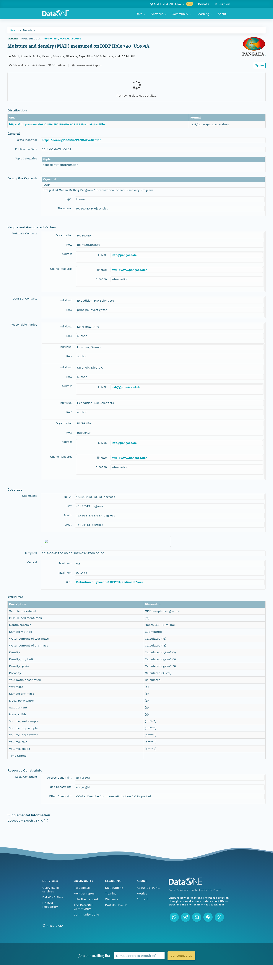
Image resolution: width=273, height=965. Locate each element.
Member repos (84, 893)
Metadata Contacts (24, 233)
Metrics (142, 893)
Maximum (65, 572)
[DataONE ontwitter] (174, 917)
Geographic (29, 495)
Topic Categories (26, 158)
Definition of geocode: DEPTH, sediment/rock (110, 582)
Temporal (31, 553)
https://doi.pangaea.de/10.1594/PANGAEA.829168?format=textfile (57, 124)
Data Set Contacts (25, 298)
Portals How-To (116, 905)
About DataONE (148, 887)
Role (69, 244)
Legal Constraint (26, 776)
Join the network (86, 899)
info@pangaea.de (124, 255)
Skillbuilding (114, 887)
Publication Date (26, 149)
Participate (82, 887)
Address (66, 254)
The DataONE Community (83, 906)
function (101, 279)
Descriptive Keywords (22, 178)
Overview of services (50, 889)
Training (110, 893)
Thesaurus (65, 208)
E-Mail (102, 255)
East (69, 506)
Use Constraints (61, 787)
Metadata (29, 30)
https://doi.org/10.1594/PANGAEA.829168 (71, 140)
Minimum (65, 563)
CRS (69, 582)
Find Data (55, 925)
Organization (64, 235)
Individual (66, 300)
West (68, 524)
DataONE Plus (52, 897)
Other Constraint (60, 796)
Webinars (111, 899)
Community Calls (86, 914)
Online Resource (61, 269)
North (68, 496)
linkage (102, 269)
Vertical (32, 562)
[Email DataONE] (196, 917)
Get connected (181, 955)
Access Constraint (59, 777)
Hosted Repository (50, 904)
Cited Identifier (27, 140)
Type (68, 199)
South (68, 515)
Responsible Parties (23, 324)
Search (14, 30)
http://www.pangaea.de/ (129, 270)
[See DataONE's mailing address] (219, 917)
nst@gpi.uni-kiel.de (125, 387)
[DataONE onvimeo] (185, 917)
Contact (143, 899)
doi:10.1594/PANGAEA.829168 (62, 38)
